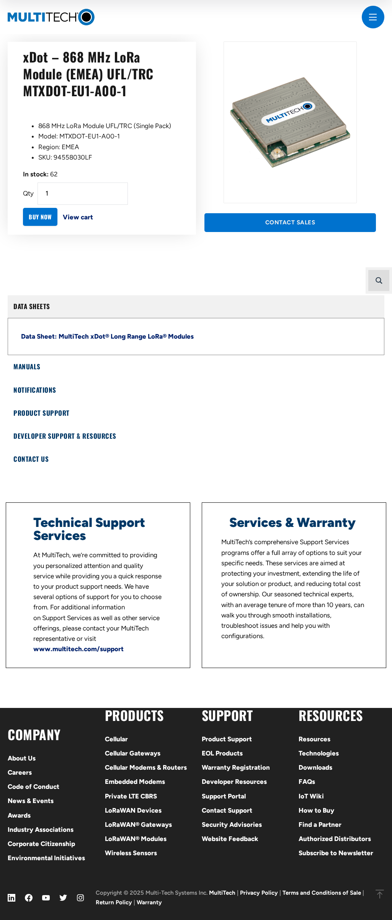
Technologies (319, 753)
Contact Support (227, 810)
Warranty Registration (236, 767)
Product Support (227, 739)
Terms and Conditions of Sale (322, 892)
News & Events (31, 801)
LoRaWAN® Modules (136, 839)
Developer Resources (234, 781)
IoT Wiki (311, 796)
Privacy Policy (259, 892)
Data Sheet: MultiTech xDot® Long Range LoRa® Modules (107, 336)
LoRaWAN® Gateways (138, 824)
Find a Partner (320, 824)
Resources (314, 739)
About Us (22, 758)
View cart (78, 217)
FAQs (307, 781)
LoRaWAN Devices (133, 810)
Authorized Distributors (335, 839)
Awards (19, 815)
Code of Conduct (33, 786)
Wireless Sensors (131, 853)
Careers (20, 772)
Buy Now (40, 216)
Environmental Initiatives (46, 858)
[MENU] (373, 17)
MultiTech (222, 892)
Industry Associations (41, 829)
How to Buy (316, 810)
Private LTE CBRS (131, 796)
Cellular (116, 739)
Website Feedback (230, 839)
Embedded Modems (135, 781)
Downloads (315, 767)
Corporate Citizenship (41, 844)
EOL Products (222, 753)
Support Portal (224, 796)
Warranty (149, 902)
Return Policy (114, 902)
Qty (28, 193)
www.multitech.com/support (78, 649)
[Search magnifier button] (378, 280)
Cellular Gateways (132, 753)
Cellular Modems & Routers (146, 767)
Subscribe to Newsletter (336, 853)
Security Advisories (232, 824)
